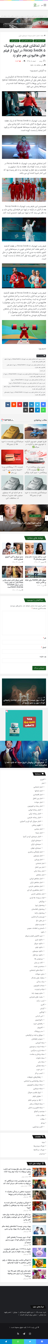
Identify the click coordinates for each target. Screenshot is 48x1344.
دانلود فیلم (39, 947)
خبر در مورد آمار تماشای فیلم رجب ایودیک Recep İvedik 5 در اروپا (27, 383)
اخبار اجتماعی (38, 787)
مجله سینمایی (38, 1088)
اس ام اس (39, 1016)
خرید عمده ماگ (41, 1312)
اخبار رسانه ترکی (39, 41)
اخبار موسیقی (38, 855)
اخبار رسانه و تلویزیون (35, 806)
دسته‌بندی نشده (39, 966)
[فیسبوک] (43, 404)
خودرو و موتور (40, 924)
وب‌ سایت (43, 656)
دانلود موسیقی (37, 951)
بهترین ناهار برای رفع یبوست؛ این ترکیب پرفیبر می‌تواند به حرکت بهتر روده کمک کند (17, 1172)
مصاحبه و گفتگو (39, 1111)
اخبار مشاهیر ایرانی (36, 878)
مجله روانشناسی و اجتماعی (33, 1081)
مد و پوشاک (38, 1031)
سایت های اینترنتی (36, 997)
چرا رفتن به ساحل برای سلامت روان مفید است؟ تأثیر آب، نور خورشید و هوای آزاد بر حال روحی (16, 1217)
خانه (42, 35)
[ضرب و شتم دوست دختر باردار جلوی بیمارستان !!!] (35, 548)
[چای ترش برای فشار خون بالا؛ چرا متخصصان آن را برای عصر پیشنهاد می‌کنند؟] (39, 1274)
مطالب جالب (40, 1115)
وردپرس (42, 1153)
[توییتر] (37, 404)
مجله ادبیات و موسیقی (37, 1046)
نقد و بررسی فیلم (34, 1100)
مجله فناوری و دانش (35, 1107)
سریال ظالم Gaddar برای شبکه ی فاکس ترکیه (35, 581)
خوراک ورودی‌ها (39, 1146)
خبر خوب (39, 1069)
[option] (24, 518)
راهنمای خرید (38, 1023)
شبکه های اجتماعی (36, 970)
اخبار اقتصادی (38, 794)
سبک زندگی (41, 981)
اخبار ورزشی (38, 859)
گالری (43, 1004)
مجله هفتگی (40, 1065)
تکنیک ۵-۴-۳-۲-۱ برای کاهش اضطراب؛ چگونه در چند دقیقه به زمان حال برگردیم (25, 701)
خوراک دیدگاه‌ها (39, 1150)
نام (44, 638)
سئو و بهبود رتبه (37, 993)
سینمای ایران (36, 840)
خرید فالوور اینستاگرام (27, 1312)
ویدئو (43, 1123)
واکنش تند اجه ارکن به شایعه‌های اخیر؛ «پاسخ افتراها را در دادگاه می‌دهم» (25, 524)
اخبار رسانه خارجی (34, 817)
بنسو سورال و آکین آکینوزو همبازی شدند (14, 557)
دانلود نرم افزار (38, 955)
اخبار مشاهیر (40, 875)
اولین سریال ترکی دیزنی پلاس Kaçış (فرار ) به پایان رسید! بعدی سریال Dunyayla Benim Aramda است (13, 583)
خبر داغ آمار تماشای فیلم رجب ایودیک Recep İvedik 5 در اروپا (28, 380)
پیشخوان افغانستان (38, 909)
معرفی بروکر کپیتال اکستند (28, 1315)
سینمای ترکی (23, 35)
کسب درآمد (40, 1001)
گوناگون (42, 1012)
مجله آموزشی (40, 1043)
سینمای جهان (36, 848)
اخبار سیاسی (38, 829)
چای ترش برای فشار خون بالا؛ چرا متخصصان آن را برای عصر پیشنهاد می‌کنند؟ (19, 1273)
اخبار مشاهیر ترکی (26, 41)
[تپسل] (7, 711)
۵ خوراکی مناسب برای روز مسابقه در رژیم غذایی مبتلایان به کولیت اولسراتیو (16, 1261)
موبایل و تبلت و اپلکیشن (34, 1035)
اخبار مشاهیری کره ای (35, 890)
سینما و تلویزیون (39, 985)
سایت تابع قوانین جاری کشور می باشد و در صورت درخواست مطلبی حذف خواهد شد (24, 16)
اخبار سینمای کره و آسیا (32, 836)
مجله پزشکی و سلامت (37, 1054)
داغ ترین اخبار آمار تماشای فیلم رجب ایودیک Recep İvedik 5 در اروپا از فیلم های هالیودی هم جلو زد (24, 387)
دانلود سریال (38, 943)
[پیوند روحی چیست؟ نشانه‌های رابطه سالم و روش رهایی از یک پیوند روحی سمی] (39, 1229)
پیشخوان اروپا (40, 905)
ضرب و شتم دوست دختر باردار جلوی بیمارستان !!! (35, 557)
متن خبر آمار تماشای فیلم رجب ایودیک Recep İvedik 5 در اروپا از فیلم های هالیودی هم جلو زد (24, 393)
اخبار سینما (31, 35)
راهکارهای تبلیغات (34, 1077)
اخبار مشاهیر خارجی (36, 886)
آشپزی (42, 779)
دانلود (43, 932)
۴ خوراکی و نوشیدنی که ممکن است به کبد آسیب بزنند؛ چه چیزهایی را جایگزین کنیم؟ (17, 1205)
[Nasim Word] (36, 5)
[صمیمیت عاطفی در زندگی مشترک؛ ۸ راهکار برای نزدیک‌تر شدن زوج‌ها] (39, 1195)
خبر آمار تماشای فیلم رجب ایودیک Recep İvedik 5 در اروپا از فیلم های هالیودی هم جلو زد (26, 366)
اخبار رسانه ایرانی (34, 810)
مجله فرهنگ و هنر (36, 1104)
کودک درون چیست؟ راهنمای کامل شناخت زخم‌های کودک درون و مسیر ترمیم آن (18, 1240)
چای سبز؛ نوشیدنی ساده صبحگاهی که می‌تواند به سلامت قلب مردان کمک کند (17, 1182)
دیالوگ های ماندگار (38, 978)
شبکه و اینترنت (40, 989)
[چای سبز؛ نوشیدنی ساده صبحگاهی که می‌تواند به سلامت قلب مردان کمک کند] (39, 1184)
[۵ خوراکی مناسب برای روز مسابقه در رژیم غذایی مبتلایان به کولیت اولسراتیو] (39, 1263)
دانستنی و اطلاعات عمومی (36, 928)
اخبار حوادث (38, 802)
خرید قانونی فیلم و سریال (34, 936)
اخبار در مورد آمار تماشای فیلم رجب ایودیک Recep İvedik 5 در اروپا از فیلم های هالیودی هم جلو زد (25, 360)
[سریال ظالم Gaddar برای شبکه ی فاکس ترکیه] (35, 572)
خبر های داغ (40, 920)
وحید (40, 61)
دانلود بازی (39, 939)
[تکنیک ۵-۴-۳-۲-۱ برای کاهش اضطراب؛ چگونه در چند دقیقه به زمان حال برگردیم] (39, 1252)
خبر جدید (42, 371)
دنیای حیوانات (40, 974)
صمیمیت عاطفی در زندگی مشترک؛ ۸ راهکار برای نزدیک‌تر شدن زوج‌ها (18, 1193)
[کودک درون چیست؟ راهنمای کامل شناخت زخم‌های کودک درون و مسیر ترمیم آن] (39, 1240)
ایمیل (43, 647)
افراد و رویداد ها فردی (37, 897)
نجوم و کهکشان (37, 1039)
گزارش (42, 1008)
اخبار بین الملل (38, 798)
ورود (43, 1142)
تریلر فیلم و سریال (34, 1092)
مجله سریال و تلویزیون (35, 1085)
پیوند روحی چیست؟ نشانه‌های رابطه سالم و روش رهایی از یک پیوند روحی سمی (16, 1227)
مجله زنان (41, 1062)
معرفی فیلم (37, 1096)
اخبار (38, 35)
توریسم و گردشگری (38, 917)
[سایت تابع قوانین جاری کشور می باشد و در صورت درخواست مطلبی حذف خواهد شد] (24, 23)
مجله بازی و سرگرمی (38, 1050)
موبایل (15, 1312)
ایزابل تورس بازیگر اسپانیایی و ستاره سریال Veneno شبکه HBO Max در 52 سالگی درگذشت (26, 764)
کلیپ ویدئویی (38, 1127)
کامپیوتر (40, 1027)
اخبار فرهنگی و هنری (35, 852)
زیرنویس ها (38, 959)
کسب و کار (39, 1073)
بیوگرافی (42, 901)
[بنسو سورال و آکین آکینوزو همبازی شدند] (12, 548)
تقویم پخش (36, 825)
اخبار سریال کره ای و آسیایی (30, 821)
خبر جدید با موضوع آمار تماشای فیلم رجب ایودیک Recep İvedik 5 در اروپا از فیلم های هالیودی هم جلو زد (24, 375)
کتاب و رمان (38, 962)
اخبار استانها (39, 791)
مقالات (42, 1119)
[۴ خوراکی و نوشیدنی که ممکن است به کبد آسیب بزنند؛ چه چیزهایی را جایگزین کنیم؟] (39, 1205)
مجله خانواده (40, 1058)
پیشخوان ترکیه (40, 913)
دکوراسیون (39, 1020)
